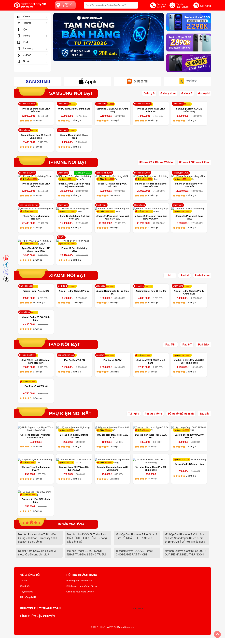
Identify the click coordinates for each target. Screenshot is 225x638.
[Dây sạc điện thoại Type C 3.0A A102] (151, 429)
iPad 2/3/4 (203, 344)
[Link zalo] (6, 273)
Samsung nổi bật (71, 93)
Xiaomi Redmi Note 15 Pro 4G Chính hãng (36, 136)
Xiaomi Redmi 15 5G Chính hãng (74, 136)
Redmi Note (202, 275)
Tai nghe (133, 413)
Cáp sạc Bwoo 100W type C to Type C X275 (74, 468)
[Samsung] (37, 83)
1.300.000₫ (186, 104)
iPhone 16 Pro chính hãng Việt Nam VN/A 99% (151, 217)
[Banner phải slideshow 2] (188, 63)
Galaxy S (149, 93)
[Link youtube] (6, 259)
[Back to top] (217, 634)
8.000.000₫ (32, 211)
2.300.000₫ (71, 286)
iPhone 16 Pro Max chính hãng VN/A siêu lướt (151, 185)
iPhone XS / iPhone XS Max (156, 162)
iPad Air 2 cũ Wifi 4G (74, 360)
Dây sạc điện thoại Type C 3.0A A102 (151, 436)
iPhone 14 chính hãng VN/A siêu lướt (189, 185)
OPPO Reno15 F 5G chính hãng (74, 109)
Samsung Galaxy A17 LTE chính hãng (189, 110)
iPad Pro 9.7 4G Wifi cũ (36, 386)
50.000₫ (70, 430)
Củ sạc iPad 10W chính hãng (189, 464)
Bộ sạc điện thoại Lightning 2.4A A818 (74, 436)
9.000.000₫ (147, 179)
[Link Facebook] (6, 266)
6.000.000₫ (71, 179)
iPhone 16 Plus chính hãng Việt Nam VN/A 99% (112, 217)
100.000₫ (32, 382)
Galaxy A (186, 93)
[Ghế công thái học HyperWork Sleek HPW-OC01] (36, 429)
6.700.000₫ (186, 211)
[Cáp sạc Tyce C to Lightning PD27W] (36, 461)
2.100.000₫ (147, 286)
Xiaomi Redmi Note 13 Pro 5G (74, 291)
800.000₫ (147, 355)
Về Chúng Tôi (30, 575)
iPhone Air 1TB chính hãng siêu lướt (36, 217)
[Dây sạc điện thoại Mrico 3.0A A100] (112, 429)
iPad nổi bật (64, 344)
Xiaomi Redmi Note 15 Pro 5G (151, 291)
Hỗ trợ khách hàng (81, 575)
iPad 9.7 (187, 344)
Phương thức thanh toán (79, 580)
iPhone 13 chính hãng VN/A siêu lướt (151, 110)
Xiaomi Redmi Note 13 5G (36, 291)
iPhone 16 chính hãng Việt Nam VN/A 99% (74, 217)
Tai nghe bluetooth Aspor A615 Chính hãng (112, 468)
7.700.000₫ (147, 211)
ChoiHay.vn (137, 608)
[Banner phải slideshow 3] (188, 42)
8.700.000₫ (186, 179)
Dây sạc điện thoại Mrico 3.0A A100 (112, 436)
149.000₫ (185, 459)
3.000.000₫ (32, 244)
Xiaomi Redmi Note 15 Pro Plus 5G (112, 292)
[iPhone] (87, 83)
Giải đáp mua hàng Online (80, 591)
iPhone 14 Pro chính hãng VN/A (74, 249)
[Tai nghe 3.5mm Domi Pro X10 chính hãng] (151, 461)
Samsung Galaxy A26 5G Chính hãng (112, 110)
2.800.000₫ (109, 286)
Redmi (185, 275)
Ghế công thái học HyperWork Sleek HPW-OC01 (35, 436)
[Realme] (187, 83)
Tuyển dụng (26, 591)
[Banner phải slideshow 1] (188, 22)
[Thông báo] (108, 37)
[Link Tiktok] (6, 280)
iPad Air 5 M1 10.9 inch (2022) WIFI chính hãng (189, 361)
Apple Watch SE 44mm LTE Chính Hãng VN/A (36, 249)
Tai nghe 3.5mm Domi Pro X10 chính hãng (150, 468)
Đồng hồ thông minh (181, 413)
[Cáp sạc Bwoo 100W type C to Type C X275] (74, 461)
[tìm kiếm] (134, 5)
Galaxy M (204, 93)
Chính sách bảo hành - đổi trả (82, 586)
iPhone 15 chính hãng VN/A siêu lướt (36, 110)
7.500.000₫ (71, 211)
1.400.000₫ (109, 355)
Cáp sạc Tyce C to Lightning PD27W (35, 468)
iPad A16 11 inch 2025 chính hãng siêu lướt (35, 361)
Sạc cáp (204, 413)
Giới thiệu (25, 586)
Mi (169, 275)
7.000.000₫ (32, 179)
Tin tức (23, 580)
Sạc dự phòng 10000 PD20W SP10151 (189, 436)
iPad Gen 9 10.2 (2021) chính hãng (150, 361)
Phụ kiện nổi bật (70, 413)
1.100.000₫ (109, 104)
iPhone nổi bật (68, 162)
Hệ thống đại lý (28, 597)
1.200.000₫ (109, 179)
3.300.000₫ (71, 104)
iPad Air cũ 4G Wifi (112, 360)
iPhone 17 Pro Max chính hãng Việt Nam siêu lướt (74, 185)
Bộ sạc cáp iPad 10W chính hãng (36, 500)
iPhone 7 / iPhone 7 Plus (194, 162)
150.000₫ (185, 430)
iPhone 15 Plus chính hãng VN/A (189, 217)
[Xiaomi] (137, 83)
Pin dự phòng (153, 413)
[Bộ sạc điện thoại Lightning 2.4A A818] (74, 429)
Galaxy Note (168, 93)
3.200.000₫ (186, 355)
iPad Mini (170, 344)
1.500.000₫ (32, 130)
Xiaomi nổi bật (67, 275)
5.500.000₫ (71, 244)
